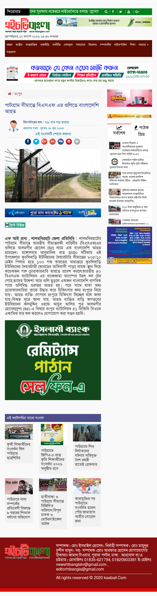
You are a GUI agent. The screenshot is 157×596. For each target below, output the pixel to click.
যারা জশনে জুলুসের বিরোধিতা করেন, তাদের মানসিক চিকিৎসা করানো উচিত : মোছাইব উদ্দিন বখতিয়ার (130, 178)
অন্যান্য (143, 45)
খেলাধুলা (68, 45)
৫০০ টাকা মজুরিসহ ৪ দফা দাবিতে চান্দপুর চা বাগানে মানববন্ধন (128, 210)
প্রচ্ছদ (9, 45)
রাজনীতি (44, 45)
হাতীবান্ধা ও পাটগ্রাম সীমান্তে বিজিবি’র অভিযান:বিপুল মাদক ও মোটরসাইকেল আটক (52, 510)
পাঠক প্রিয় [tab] (143, 131)
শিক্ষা (132, 45)
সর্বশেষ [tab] (119, 133)
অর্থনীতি (56, 45)
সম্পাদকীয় (105, 45)
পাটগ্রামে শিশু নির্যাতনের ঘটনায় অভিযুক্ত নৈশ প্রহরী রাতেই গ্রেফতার (86, 455)
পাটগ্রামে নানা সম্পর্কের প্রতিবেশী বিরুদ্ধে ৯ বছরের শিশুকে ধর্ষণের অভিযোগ (18, 508)
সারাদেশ (11, 52)
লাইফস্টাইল (120, 45)
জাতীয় (19, 45)
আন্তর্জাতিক (31, 45)
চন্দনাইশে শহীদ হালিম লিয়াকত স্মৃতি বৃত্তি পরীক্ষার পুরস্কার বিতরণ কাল (128, 163)
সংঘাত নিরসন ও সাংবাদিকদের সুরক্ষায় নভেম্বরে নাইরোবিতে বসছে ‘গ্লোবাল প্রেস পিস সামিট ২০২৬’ (128, 148)
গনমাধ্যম (80, 45)
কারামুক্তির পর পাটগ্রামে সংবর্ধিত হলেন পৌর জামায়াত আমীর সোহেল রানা (85, 510)
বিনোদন (93, 45)
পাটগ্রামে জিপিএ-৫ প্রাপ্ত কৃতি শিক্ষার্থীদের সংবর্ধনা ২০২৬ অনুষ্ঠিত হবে (52, 459)
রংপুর (18, 94)
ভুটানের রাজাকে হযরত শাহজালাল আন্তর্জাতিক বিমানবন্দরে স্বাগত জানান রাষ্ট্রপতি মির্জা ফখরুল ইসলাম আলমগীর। (128, 195)
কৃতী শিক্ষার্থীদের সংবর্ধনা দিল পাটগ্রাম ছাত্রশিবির (18, 451)
